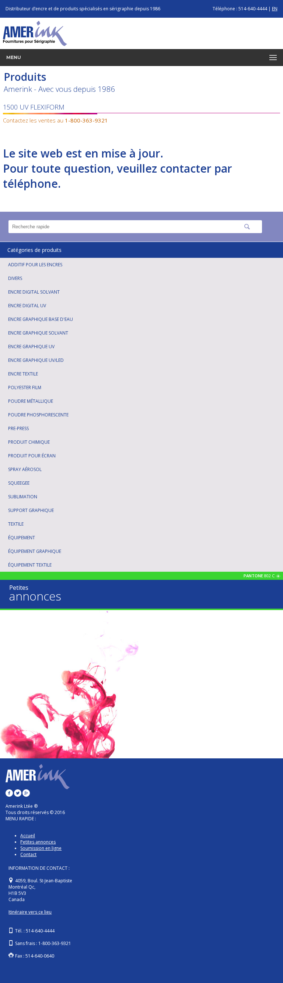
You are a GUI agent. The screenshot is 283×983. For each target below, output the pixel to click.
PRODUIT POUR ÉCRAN (32, 456)
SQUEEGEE (18, 483)
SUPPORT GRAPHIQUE (31, 510)
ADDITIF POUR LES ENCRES (35, 265)
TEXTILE (16, 524)
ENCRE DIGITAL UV (27, 305)
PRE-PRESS (18, 428)
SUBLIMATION (22, 497)
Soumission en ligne (41, 848)
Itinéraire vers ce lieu (30, 912)
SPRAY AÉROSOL (25, 469)
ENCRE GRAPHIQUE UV (31, 346)
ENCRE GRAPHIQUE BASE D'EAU (40, 319)
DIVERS (15, 278)
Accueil (27, 836)
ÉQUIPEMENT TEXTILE (30, 565)
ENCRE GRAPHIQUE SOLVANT (38, 333)
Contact (28, 854)
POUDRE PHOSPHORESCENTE (38, 415)
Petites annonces (38, 842)
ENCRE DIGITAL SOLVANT (34, 292)
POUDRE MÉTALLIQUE (30, 401)
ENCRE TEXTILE (23, 374)
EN (274, 9)
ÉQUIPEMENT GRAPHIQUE (34, 551)
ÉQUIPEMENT (21, 537)
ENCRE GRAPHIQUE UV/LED (36, 360)
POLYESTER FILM (24, 387)
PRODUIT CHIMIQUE (29, 442)
